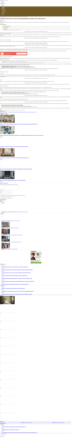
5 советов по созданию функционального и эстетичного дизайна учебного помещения (14, 146)
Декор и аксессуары (5, 29)
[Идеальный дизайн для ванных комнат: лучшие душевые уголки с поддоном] (7, 412)
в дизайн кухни (2, 422)
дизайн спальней (38, 422)
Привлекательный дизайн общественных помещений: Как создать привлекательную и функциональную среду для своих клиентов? (21, 135)
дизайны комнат (45, 422)
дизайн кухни (24, 422)
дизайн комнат (11, 422)
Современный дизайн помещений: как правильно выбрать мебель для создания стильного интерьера (14, 211)
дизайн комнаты (18, 422)
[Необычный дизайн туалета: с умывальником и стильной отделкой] (7, 320)
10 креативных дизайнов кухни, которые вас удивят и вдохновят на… (11, 227)
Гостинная (3, 7)
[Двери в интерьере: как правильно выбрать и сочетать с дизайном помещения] (7, 387)
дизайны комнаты (49, 422)
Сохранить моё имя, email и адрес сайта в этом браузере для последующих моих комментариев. (13, 195)
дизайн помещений (34, 422)
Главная (1, 16)
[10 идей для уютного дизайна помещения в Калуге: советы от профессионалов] (7, 178)
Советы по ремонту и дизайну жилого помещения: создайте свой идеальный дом (16, 61)
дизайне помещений (7, 422)
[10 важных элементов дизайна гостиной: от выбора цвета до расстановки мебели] (7, 362)
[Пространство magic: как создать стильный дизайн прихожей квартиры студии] (7, 337)
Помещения (3, 11)
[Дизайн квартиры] (2, 3)
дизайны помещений (66, 422)
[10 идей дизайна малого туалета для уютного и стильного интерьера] (7, 345)
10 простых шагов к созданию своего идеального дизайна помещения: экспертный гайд (14, 157)
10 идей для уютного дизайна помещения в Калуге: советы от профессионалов (13, 180)
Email (1, 192)
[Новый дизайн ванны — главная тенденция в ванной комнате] (6, 248)
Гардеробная (4, 8)
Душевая (4, 10)
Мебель (5, 28)
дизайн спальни (42, 422)
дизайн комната (15, 422)
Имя (1, 191)
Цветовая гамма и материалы (6, 26)
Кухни (3, 13)
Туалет (3, 12)
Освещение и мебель (5, 27)
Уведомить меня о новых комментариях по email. (7, 196)
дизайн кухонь (29, 422)
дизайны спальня (4, 423)
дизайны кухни (55, 422)
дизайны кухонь (61, 422)
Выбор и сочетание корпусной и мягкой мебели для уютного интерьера (11, 220)
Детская (3, 9)
